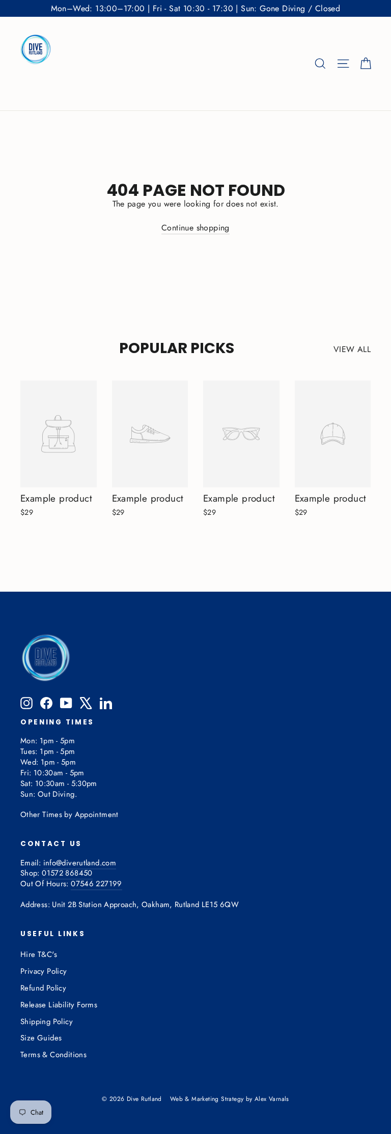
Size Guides (41, 1037)
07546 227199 (96, 883)
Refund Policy (43, 988)
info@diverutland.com (79, 862)
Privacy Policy (43, 971)
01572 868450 (67, 873)
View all (352, 349)
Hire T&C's (38, 954)
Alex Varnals (272, 1098)
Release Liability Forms (58, 1004)
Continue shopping (195, 228)
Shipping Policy (46, 1021)
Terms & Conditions (53, 1054)
